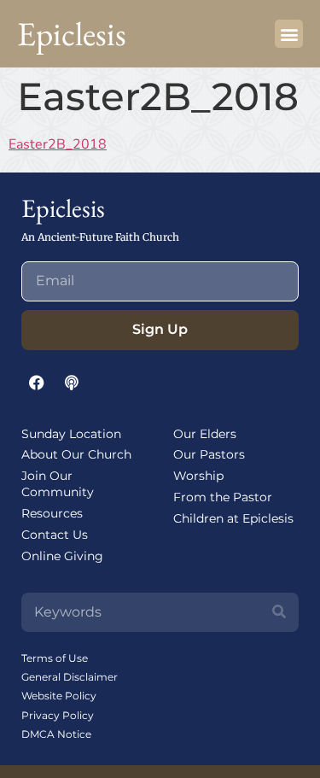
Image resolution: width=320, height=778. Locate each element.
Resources (52, 513)
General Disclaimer (69, 676)
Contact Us (54, 534)
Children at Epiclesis (233, 518)
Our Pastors (209, 454)
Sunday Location (71, 434)
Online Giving (62, 556)
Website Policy (58, 695)
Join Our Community (57, 484)
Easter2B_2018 (58, 144)
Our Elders (204, 434)
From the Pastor (222, 497)
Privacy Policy (57, 715)
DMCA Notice (56, 734)
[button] (289, 34)
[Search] (279, 612)
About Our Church (76, 454)
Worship (198, 475)
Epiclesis (71, 34)
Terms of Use (54, 658)
